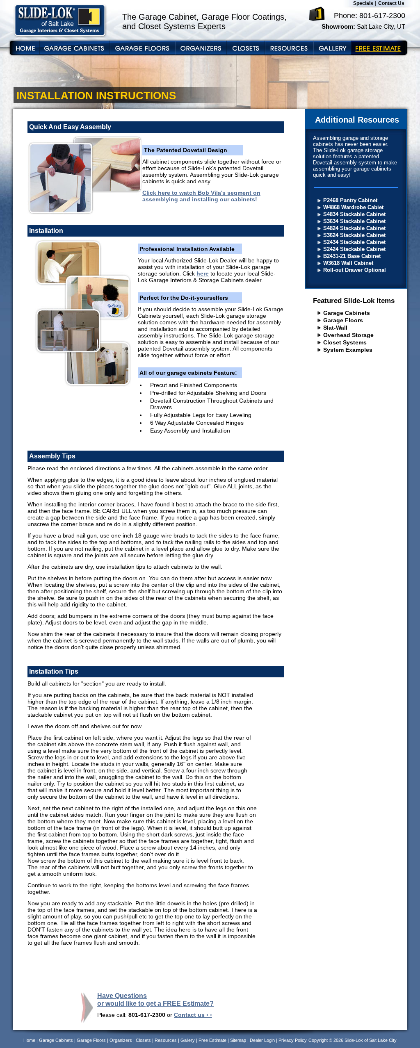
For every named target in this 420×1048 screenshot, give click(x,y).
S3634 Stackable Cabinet (354, 221)
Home (29, 1040)
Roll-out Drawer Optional (354, 270)
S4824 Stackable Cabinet (354, 228)
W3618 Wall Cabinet (348, 263)
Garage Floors (343, 320)
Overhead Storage (348, 335)
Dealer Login (262, 1040)
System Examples (347, 349)
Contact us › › (193, 1015)
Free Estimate (212, 1040)
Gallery (187, 1040)
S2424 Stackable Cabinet (354, 249)
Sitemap (238, 1040)
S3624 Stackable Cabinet (354, 235)
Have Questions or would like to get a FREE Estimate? (155, 999)
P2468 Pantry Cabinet (350, 200)
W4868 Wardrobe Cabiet (353, 207)
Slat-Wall (335, 327)
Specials (363, 3)
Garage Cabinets (346, 313)
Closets (143, 1040)
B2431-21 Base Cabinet (352, 256)
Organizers (121, 1040)
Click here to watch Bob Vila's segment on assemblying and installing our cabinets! (201, 196)
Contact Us (391, 3)
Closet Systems (345, 342)
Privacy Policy (292, 1040)
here (202, 273)
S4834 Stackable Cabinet (354, 214)
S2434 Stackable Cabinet (354, 242)
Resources (166, 1040)
